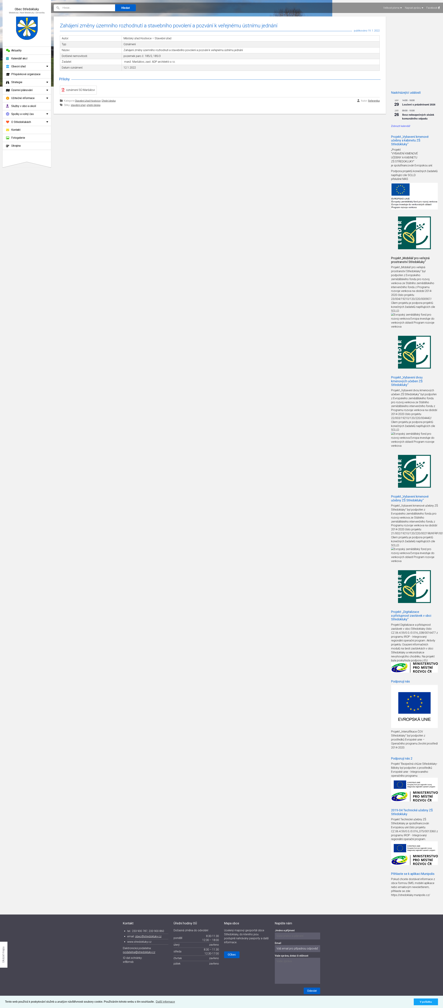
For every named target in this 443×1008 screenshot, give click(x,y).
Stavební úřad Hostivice (88, 100)
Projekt (395, 267)
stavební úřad (78, 105)
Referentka (374, 100)
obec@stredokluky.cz (148, 936)
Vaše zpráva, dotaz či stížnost (291, 955)
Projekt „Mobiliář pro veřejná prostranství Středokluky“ (410, 260)
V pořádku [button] (426, 1001)
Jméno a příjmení (285, 930)
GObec (232, 954)
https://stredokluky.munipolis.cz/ (410, 895)
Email (278, 943)
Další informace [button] (165, 1001)
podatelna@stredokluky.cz (139, 952)
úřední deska (93, 105)
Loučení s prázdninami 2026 (418, 104)
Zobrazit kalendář (400, 126)
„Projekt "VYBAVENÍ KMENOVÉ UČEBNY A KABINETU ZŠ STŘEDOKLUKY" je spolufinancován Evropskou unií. (412, 157)
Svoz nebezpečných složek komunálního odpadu (418, 116)
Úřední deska (109, 100)
